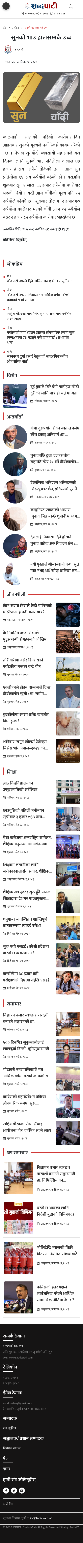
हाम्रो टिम (8, 1504)
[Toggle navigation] (6, 6)
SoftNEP (74, 1527)
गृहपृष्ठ (6, 1468)
